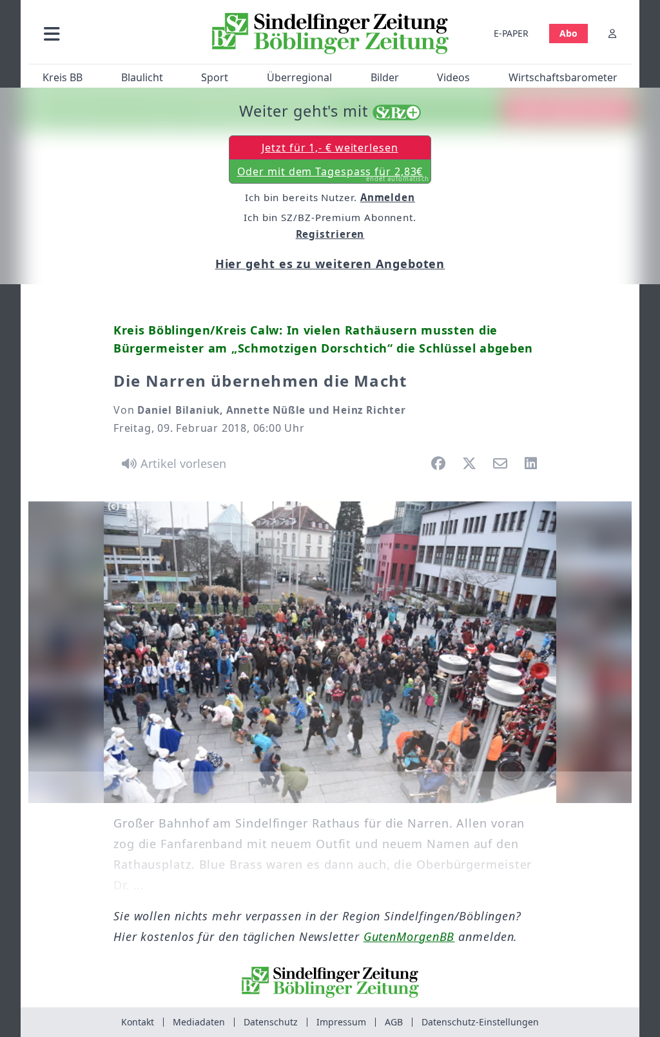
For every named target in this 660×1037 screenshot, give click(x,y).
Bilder (385, 77)
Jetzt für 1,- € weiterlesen (330, 148)
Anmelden (387, 197)
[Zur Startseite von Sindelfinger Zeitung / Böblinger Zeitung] (330, 33)
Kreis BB (62, 77)
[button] (115, 33)
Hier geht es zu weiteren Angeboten (330, 263)
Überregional (299, 77)
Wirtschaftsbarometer (563, 77)
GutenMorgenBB (409, 936)
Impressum (341, 1022)
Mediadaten (199, 1022)
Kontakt (137, 1022)
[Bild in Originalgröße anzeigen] (330, 652)
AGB (394, 1022)
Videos (453, 77)
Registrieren (330, 234)
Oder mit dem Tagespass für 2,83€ (333, 174)
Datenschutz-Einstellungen (480, 1022)
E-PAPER (511, 33)
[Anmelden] (612, 33)
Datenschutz (271, 1022)
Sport (214, 77)
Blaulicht (142, 77)
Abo (568, 33)
